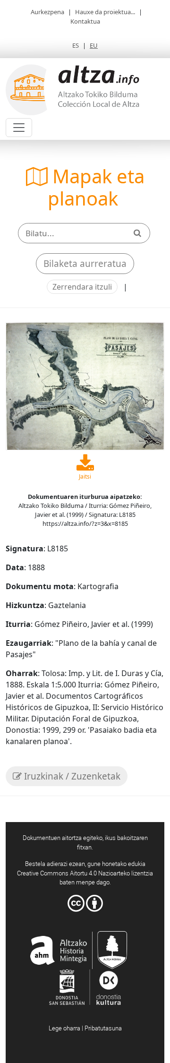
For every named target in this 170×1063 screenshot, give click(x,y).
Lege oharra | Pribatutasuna (85, 1028)
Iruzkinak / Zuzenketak (71, 776)
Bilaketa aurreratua (85, 263)
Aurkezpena (47, 12)
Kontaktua (85, 21)
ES (75, 45)
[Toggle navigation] (19, 127)
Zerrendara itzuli (82, 287)
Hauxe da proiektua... (105, 12)
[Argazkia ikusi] (85, 385)
